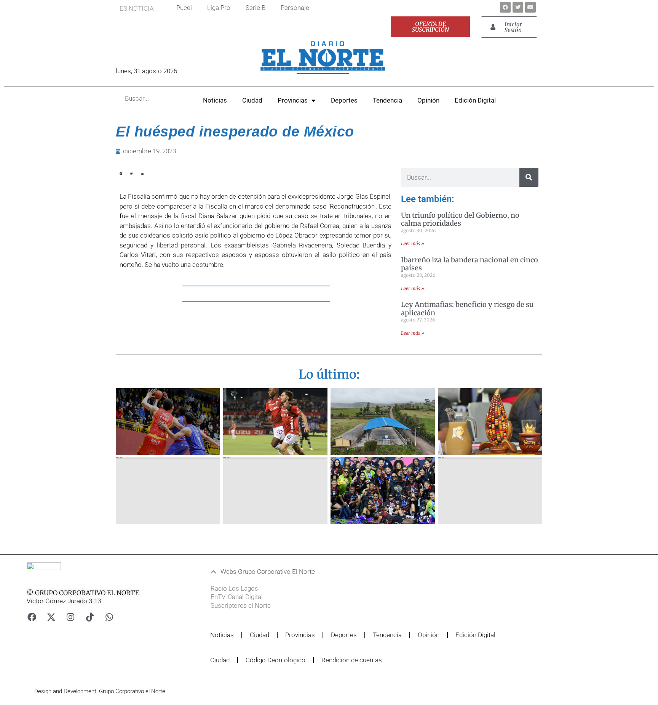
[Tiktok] (90, 617)
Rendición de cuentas (351, 660)
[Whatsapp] (109, 617)
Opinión (428, 100)
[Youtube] (530, 7)
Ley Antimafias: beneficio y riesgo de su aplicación (467, 308)
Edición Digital (475, 100)
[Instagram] (70, 617)
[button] (121, 178)
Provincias (293, 100)
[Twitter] (518, 7)
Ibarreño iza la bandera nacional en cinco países (469, 264)
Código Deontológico (275, 660)
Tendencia (387, 100)
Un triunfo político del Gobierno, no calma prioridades (460, 219)
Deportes (344, 100)
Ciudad (252, 100)
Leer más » (412, 243)
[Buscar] (528, 177)
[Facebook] (505, 7)
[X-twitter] (51, 617)
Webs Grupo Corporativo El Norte (267, 571)
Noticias (215, 100)
